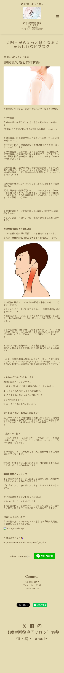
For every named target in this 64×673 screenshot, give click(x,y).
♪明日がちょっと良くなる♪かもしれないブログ (32, 45)
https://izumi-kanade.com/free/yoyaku (25, 543)
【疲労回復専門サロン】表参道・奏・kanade (32, 635)
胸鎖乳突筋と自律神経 (22, 62)
